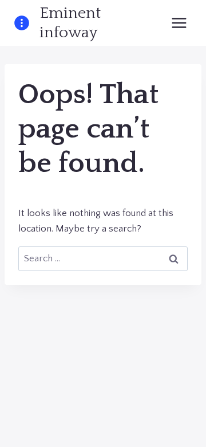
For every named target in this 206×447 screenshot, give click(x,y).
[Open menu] (178, 22)
